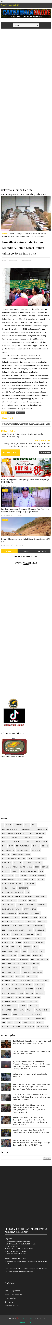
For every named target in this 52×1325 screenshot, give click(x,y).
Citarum (28, 863)
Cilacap (17, 863)
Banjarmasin (26, 829)
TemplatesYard (27, 1318)
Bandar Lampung (9, 829)
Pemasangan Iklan (12, 1291)
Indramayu (40, 896)
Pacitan (27, 947)
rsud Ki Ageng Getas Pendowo (34, 980)
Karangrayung (9, 913)
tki (3, 1022)
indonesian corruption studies (17, 896)
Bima (11, 846)
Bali (33, 825)
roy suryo (32, 976)
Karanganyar (30, 909)
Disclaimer (9, 1302)
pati (41, 951)
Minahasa (27, 938)
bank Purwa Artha (36, 833)
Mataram (30, 934)
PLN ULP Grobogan (39, 959)
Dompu (19, 234)
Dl (17, 875)
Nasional (28, 943)
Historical (23, 888)
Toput (17, 1022)
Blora (36, 846)
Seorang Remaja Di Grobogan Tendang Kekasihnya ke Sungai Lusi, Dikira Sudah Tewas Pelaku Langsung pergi (31, 1087)
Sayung (5, 985)
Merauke (15, 938)
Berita (26, 842)
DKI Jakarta (7, 875)
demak (45, 867)
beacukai (38, 837)
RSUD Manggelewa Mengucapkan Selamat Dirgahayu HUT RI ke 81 (25, 480)
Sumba (22, 1001)
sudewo (40, 993)
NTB (12, 947)
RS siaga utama (9, 980)
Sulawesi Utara (23, 997)
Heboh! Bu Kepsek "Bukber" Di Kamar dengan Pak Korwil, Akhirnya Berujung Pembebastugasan (31, 1097)
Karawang (23, 913)
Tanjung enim (42, 1010)
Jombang (31, 905)
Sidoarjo (29, 989)
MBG (39, 934)
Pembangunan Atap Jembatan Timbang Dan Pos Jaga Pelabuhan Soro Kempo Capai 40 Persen (25, 510)
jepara (20, 905)
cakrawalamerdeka (21, 854)
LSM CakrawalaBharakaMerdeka (17, 930)
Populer (26, 968)
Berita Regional (39, 842)
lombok (5, 926)
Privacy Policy (10, 1298)
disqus (26, 551)
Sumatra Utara (9, 1001)
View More (46, 452)
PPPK (35, 968)
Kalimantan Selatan (11, 909)
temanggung (39, 1018)
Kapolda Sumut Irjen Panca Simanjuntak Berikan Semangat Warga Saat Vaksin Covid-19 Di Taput (31, 1142)
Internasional (9, 901)
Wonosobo (29, 1027)
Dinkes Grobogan (29, 871)
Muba (18, 943)
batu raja (25, 837)
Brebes (5, 854)
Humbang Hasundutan (12, 892)
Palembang (7, 951)
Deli (37, 867)
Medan (5, 938)
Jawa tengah (8, 905)
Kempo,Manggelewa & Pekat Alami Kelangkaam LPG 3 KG (25, 540)
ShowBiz (18, 989)
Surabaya (33, 1006)
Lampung (42, 922)
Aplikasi (18, 825)
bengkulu (15, 842)
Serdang (6, 989)
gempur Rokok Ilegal (12, 884)
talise (30, 1010)
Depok (15, 871)
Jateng (32, 901)
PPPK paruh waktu (10, 972)
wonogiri (16, 1027)
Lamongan (30, 922)
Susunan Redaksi (12, 1306)
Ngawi (5, 947)
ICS (27, 892)
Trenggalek (28, 1022)
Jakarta (22, 901)
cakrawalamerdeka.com (13, 858)
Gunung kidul (8, 888)
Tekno (27, 1018)
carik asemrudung (36, 858)
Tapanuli (6, 1014)
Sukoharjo (7, 997)
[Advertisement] (26, 56)
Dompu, (28, 260)
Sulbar (37, 997)
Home (4, 234)
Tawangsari (7, 1018)
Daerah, (22, 260)
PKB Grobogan (8, 959)
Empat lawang (8, 879)
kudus (43, 917)
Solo (20, 993)
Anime (8, 825)
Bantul (5, 837)
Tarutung (36, 1014)
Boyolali (36, 850)
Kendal (15, 917)
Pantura (33, 951)
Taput (15, 1014)
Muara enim (7, 943)
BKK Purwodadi (23, 846)
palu (24, 951)
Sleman (39, 989)
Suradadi (6, 1010)
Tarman (25, 1014)
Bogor (45, 846)
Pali (17, 951)
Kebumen (35, 913)
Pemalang (37, 955)
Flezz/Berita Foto (26, 879)
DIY (41, 871)
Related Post (10, 452)
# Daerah (11, 413)
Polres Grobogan (31, 964)
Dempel (5, 871)
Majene (5, 934)
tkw (10, 1022)
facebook (42, 551)
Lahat (20, 922)
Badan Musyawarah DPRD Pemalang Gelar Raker (24, 194)
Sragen (29, 993)
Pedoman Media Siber (13, 1294)
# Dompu (20, 413)
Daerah (11, 234)
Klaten (25, 917)
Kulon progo (8, 922)
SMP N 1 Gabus (8, 993)
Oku (19, 947)
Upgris (5, 1027)
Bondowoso (23, 850)
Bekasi (5, 842)
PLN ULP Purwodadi (11, 964)
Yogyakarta (42, 1027)
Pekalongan (24, 955)
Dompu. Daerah (37, 875)
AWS (27, 825)
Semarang (39, 985)
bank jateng (41, 829)
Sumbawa (33, 1001)
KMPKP (34, 917)
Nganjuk (40, 943)
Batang (15, 837)
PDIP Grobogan (9, 955)
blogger (9, 551)
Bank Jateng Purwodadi (13, 833)
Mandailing (17, 934)
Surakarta (19, 1010)
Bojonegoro (8, 850)
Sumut (23, 1006)
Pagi (36, 947)
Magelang (39, 930)
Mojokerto (40, 938)
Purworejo (7, 976)
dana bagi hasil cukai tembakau (17, 867)
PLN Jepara (23, 959)
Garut (41, 879)
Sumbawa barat (9, 1006)
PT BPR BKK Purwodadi (32, 972)
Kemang (5, 917)
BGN (4, 846)
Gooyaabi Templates (25, 1322)
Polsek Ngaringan (10, 968)
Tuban (40, 1022)
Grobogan (29, 884)
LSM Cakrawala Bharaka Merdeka (27, 926)
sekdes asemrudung (22, 985)
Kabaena (41, 905)
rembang (20, 976)
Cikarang (6, 863)
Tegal (19, 1018)
